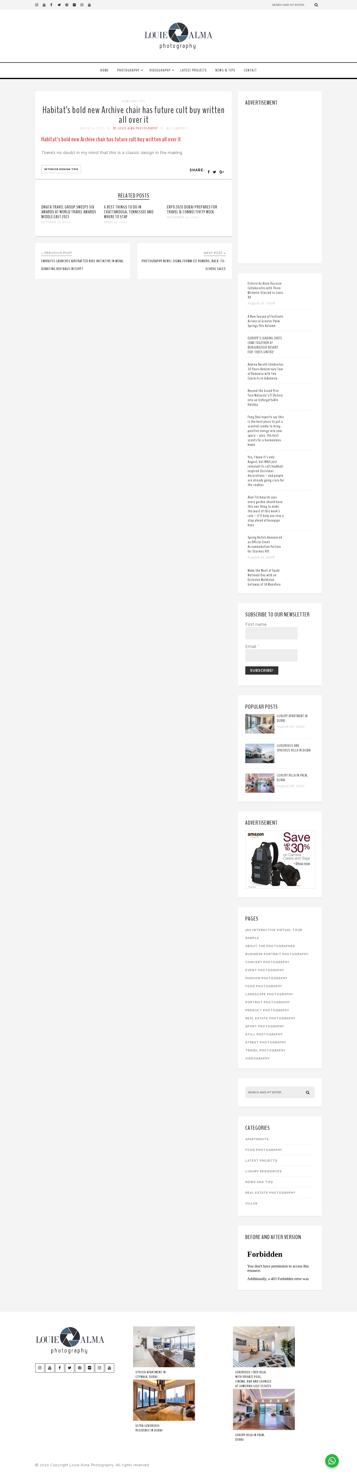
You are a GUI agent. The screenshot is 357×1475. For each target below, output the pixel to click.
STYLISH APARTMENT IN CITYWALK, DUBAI (151, 1374)
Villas (251, 1203)
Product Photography (267, 1010)
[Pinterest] (69, 5)
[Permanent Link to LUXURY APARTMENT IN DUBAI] (259, 732)
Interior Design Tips (61, 169)
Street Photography (265, 1042)
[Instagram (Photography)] (38, 5)
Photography (128, 70)
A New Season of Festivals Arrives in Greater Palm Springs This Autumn (265, 321)
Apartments (257, 1139)
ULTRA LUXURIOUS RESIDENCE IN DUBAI (149, 1428)
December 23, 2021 (182, 217)
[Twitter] (61, 5)
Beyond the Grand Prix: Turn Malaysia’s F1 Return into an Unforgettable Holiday (265, 397)
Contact (250, 70)
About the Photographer (270, 946)
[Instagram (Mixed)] (84, 5)
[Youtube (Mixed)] (91, 5)
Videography (160, 70)
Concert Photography (267, 962)
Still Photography (264, 1034)
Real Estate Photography (270, 1018)
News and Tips (133, 101)
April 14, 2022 (115, 222)
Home (104, 70)
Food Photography (263, 986)
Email (252, 646)
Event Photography (264, 970)
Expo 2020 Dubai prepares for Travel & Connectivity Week (192, 209)
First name (256, 624)
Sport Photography (264, 1026)
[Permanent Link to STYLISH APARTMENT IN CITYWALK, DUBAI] (164, 1366)
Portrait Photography (267, 1002)
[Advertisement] (280, 184)
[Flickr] (76, 5)
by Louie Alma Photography (135, 128)
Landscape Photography (269, 994)
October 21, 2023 (55, 222)
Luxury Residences (263, 1171)
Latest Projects (193, 70)
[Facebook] (54, 5)
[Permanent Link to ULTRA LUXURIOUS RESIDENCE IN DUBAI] (164, 1419)
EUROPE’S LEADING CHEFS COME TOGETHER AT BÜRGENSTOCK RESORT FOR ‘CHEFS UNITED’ (265, 345)
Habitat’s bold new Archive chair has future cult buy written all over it (133, 115)
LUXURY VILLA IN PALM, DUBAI (292, 778)
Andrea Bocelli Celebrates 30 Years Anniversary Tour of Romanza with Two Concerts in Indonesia (265, 371)
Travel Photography (265, 1050)
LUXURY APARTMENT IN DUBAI (292, 718)
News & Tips (225, 70)
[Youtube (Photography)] (46, 5)
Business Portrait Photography (276, 954)
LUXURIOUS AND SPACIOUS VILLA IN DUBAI (294, 748)
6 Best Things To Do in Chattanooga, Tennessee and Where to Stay (128, 212)
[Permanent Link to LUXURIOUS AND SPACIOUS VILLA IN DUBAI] (259, 762)
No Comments (177, 128)
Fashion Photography (266, 978)
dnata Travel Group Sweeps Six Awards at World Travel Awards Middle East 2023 (68, 212)
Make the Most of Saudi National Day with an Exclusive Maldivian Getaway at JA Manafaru (264, 577)
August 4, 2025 (92, 128)
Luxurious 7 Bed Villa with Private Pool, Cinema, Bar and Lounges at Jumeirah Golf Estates (253, 1379)
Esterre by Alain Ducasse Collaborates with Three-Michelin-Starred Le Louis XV (265, 290)
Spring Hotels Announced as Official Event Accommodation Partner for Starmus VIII (265, 544)
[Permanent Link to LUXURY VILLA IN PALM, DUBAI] (259, 791)
